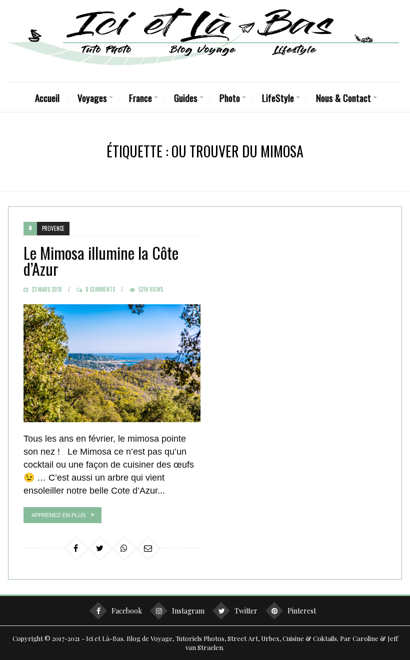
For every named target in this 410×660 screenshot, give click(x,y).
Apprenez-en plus (59, 515)
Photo (230, 97)
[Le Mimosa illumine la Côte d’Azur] (112, 363)
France (140, 97)
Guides (186, 97)
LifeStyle (278, 97)
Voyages (92, 97)
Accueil (47, 97)
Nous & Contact (343, 97)
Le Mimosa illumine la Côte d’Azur (101, 260)
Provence (53, 228)
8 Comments (100, 289)
